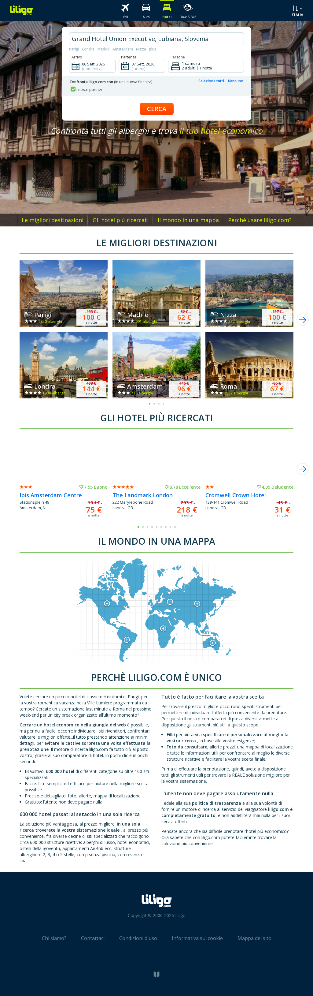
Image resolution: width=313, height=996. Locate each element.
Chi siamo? (54, 938)
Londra (88, 49)
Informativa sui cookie (197, 938)
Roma (228, 386)
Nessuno (235, 81)
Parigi (74, 49)
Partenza (128, 57)
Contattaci (93, 938)
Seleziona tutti (211, 81)
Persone (178, 57)
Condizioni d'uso (138, 938)
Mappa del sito (254, 938)
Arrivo (77, 57)
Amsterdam (122, 49)
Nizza (141, 49)
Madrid (103, 49)
